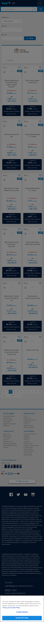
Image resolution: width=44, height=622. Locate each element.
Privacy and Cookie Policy (11, 608)
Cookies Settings (22, 612)
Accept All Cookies (22, 618)
